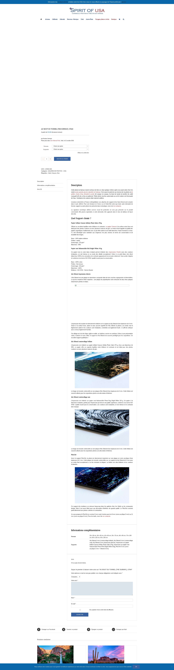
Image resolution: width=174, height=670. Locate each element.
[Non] (172, 667)
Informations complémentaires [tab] (46, 185)
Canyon (54, 173)
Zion (58, 173)
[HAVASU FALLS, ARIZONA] (55, 646)
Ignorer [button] (124, 2)
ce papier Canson (111, 226)
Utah (49, 173)
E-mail (73, 604)
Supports (46, 149)
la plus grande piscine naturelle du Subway (87, 192)
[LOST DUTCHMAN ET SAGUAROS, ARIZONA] (106, 646)
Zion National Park (55, 140)
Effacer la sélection (83, 152)
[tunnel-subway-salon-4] (61, 73)
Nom (73, 597)
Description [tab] (40, 181)
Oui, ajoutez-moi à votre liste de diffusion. (101, 609)
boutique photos (63, 2)
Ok (136, 666)
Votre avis (74, 580)
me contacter (117, 206)
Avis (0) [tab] (39, 189)
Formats (46, 146)
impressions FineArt (115, 252)
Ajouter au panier (62, 159)
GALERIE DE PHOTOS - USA (57, 171)
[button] (123, 19)
